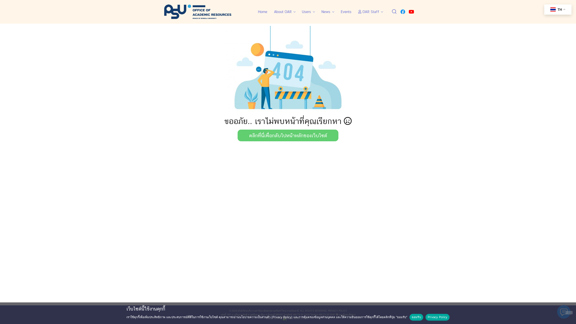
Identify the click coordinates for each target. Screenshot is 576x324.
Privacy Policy (438, 317)
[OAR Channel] (411, 12)
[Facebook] (402, 12)
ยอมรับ (416, 317)
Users (306, 12)
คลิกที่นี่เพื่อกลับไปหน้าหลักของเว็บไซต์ (288, 135)
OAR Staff (370, 12)
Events (346, 12)
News (325, 12)
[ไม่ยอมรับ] (569, 312)
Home (262, 12)
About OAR (283, 12)
